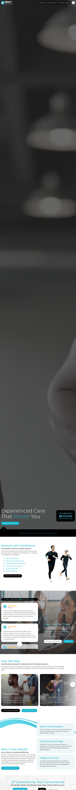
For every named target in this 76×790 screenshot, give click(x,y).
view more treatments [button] (10, 710)
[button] (73, 3)
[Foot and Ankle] (67, 578)
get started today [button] (29, 710)
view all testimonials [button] (52, 641)
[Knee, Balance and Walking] (66, 570)
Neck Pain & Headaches (15, 561)
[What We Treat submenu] (47, 2)
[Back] (66, 558)
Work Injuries (11, 571)
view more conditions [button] (12, 576)
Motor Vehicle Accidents (16, 563)
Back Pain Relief (12, 558)
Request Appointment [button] (10, 523)
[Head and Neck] (52, 549)
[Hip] (64, 562)
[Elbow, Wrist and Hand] (46, 556)
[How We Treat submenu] (56, 2)
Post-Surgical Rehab (14, 566)
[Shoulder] (49, 553)
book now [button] (68, 641)
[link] (19, 690)
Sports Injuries (12, 568)
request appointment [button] (10, 768)
